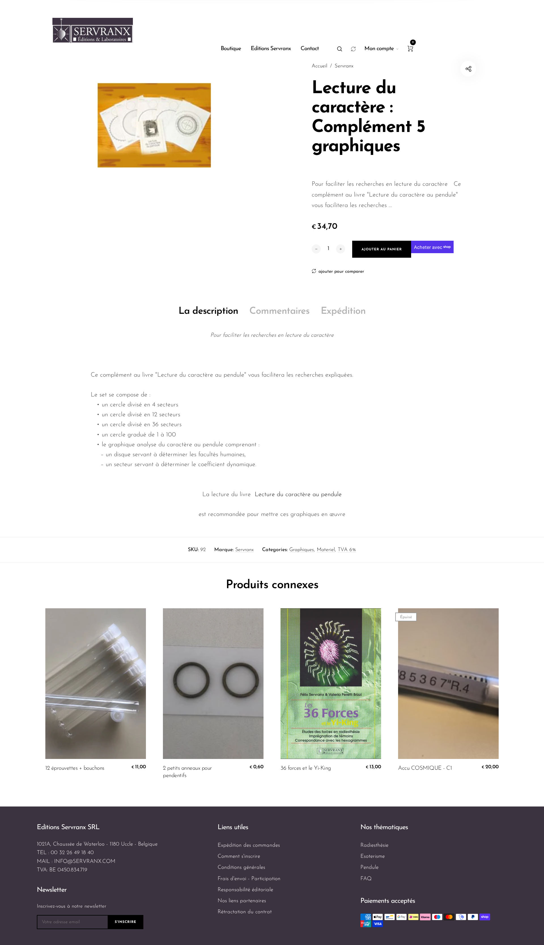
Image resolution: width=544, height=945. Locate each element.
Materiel (326, 550)
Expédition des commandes (249, 845)
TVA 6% (347, 550)
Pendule (369, 867)
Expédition (343, 311)
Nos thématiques (384, 827)
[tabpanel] (154, 125)
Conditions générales (241, 867)
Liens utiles (233, 827)
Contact (310, 49)
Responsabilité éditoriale (245, 890)
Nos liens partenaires (242, 901)
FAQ (366, 879)
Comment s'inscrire (239, 856)
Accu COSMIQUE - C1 (425, 768)
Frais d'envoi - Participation (249, 879)
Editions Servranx (271, 49)
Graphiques (301, 550)
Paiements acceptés (387, 901)
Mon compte (379, 49)
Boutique (231, 49)
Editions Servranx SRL (68, 827)
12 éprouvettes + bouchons (74, 768)
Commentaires (279, 311)
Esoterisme (372, 856)
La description (208, 311)
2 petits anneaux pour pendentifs (187, 771)
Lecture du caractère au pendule (298, 494)
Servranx (244, 550)
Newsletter (52, 890)
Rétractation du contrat (245, 912)
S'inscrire (125, 922)
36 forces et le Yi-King (305, 768)
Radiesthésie (374, 845)
